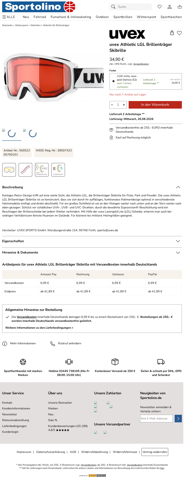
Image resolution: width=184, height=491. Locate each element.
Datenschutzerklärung (50, 452)
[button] (172, 33)
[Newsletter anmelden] (178, 418)
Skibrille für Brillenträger (56, 25)
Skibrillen (36, 25)
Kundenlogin (10, 432)
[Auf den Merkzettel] (179, 33)
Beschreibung (12, 187)
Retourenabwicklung (15, 420)
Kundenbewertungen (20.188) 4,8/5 (68, 428)
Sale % (52, 420)
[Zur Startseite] (38, 6)
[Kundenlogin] (169, 7)
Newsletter (9, 414)
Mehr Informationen (23, 343)
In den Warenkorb (155, 104)
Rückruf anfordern (69, 343)
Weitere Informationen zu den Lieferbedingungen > (39, 328)
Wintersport (21, 25)
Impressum (24, 452)
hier (162, 468)
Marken (53, 408)
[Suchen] (114, 6)
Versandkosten (141, 64)
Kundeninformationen (16, 408)
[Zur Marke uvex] (127, 34)
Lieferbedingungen (14, 426)
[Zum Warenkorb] (180, 7)
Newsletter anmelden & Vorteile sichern (155, 409)
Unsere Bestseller (60, 403)
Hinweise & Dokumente (20, 252)
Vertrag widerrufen (154, 452)
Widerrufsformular (125, 452)
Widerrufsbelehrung (94, 452)
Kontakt (7, 403)
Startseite (7, 25)
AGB (73, 452)
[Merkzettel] (159, 7)
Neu (51, 414)
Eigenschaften (13, 241)
